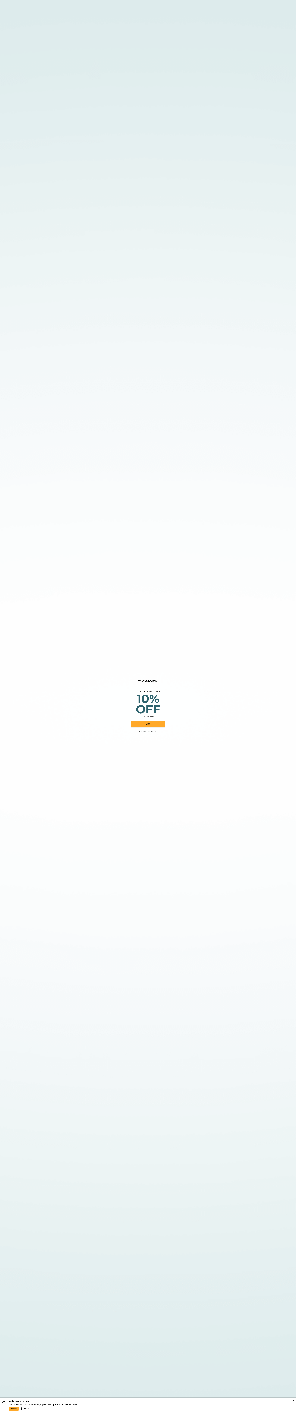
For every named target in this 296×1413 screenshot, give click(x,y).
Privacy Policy (71, 1405)
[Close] (294, 1400)
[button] (148, 724)
